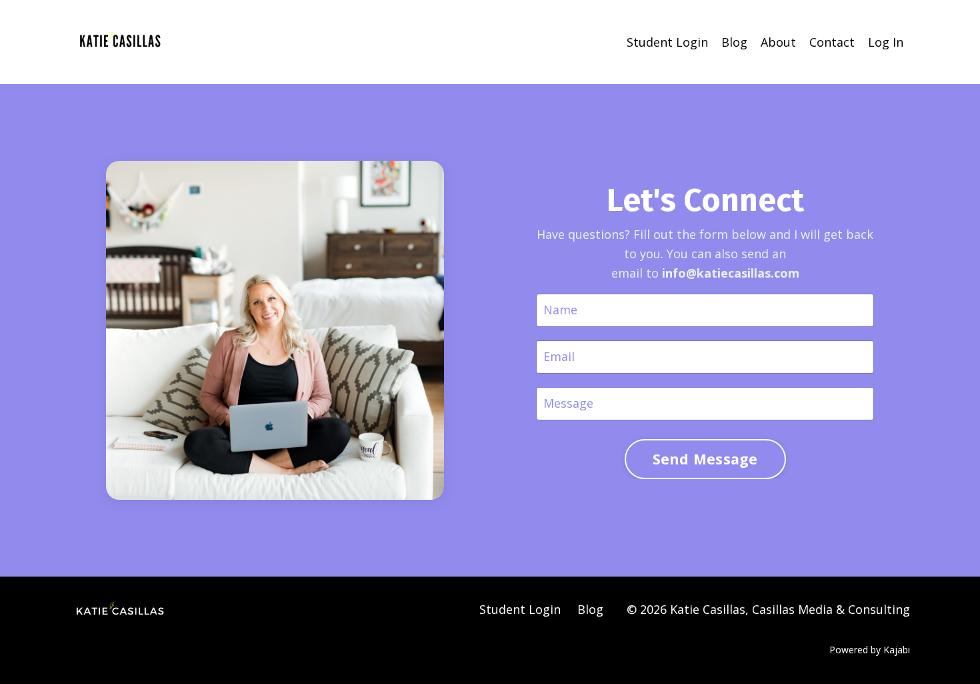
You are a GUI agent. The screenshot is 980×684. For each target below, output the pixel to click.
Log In (885, 42)
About (778, 42)
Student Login (667, 42)
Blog (734, 42)
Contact (832, 42)
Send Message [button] (705, 458)
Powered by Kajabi (869, 649)
